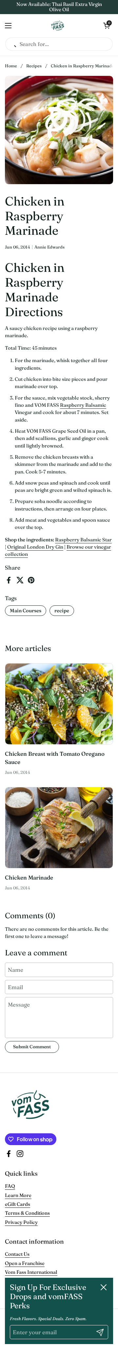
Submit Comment (32, 1047)
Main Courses (25, 610)
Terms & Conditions (27, 1213)
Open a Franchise (25, 1263)
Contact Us (17, 1254)
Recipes (34, 65)
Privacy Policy (21, 1222)
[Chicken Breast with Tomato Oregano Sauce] (59, 704)
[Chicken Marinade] (59, 827)
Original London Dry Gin (35, 547)
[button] (106, 25)
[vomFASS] (57, 25)
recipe (61, 610)
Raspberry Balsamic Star (83, 539)
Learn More (18, 1195)
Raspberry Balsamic (83, 405)
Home (11, 65)
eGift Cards (17, 1204)
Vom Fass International (31, 1272)
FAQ (10, 1186)
